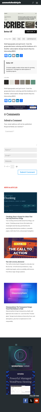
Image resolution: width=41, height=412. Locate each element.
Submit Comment (27, 172)
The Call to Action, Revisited (15, 262)
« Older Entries (10, 328)
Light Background (31, 39)
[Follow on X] (31, 400)
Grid (24, 39)
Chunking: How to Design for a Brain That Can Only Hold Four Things (19, 217)
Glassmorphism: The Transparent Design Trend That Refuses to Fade (19, 308)
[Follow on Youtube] (36, 400)
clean (14, 39)
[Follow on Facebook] (25, 400)
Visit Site (30, 31)
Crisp (19, 39)
